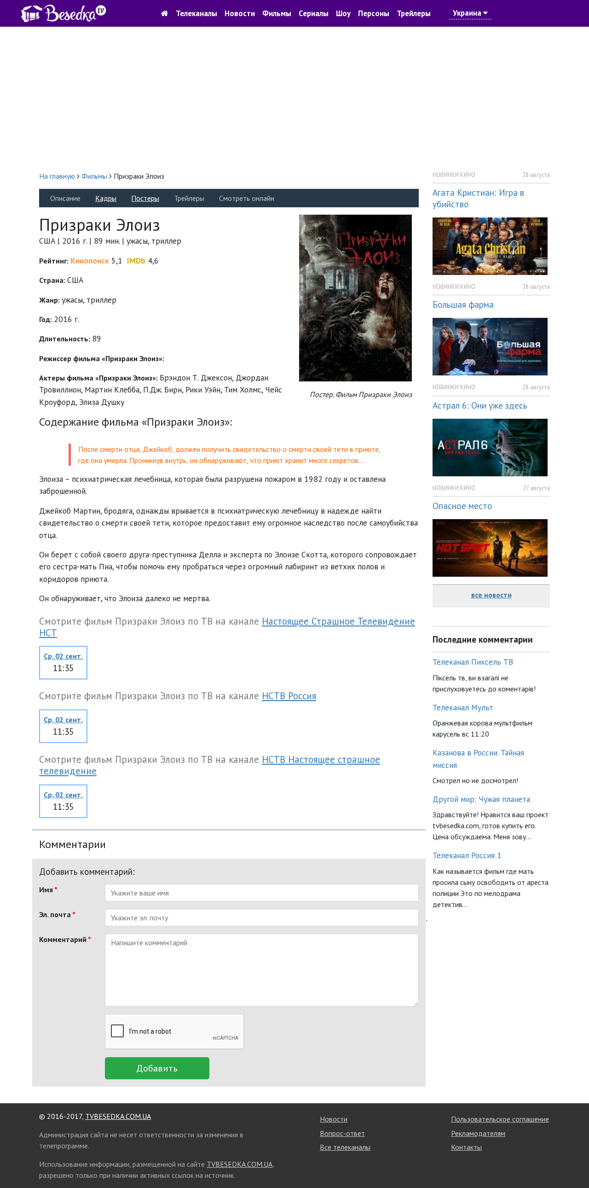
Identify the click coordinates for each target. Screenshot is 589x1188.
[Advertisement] (294, 98)
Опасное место (462, 505)
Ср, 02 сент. (63, 656)
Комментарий (65, 939)
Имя (48, 889)
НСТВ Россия (289, 696)
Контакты (466, 1147)
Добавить (157, 1068)
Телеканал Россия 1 (467, 855)
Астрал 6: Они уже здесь (480, 405)
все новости (491, 594)
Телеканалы (196, 13)
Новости (240, 13)
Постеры (145, 198)
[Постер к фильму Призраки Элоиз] (355, 297)
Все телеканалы (345, 1147)
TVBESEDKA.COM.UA (118, 1116)
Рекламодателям (478, 1133)
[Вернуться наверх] (573, 1160)
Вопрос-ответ (342, 1133)
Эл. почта (57, 914)
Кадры (105, 198)
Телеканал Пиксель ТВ (473, 661)
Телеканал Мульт (463, 707)
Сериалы (314, 13)
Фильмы (276, 13)
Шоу (343, 13)
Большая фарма (463, 304)
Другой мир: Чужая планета (481, 799)
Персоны (373, 13)
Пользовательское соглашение (500, 1119)
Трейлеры (414, 13)
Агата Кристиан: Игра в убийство (478, 198)
